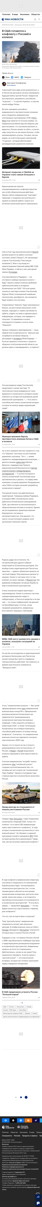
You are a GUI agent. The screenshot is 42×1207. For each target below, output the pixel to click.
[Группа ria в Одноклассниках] (28, 1120)
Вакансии (5, 1144)
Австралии (24, 930)
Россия (11, 1007)
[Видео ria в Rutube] (36, 1120)
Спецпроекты (7, 1136)
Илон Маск (22, 1010)
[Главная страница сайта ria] (12, 19)
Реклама (17, 1136)
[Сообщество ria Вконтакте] (20, 1120)
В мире (29, 1007)
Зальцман (25, 906)
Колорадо (13, 272)
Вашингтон (31, 580)
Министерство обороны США (12, 1013)
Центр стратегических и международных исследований (21, 1016)
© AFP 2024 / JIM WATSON (9, 64)
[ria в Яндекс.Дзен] (13, 1120)
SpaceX (35, 252)
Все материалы (11, 85)
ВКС (31, 836)
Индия (13, 751)
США (4, 1007)
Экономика (23, 1132)
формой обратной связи (21, 1181)
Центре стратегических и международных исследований (19, 471)
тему (13, 764)
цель (24, 708)
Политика (5, 1132)
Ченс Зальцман (15, 819)
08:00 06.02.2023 (7, 25)
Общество (14, 1132)
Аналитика (20, 1007)
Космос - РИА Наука (9, 1010)
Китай (20, 751)
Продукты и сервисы (29, 1136)
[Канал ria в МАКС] (5, 1120)
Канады (5, 930)
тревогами (20, 462)
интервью (18, 338)
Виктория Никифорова (16, 83)
